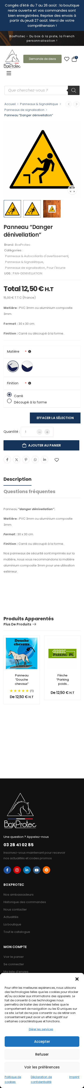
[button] (77, 978)
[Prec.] (69, 104)
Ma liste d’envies (16, 971)
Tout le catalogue (17, 932)
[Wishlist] (66, 58)
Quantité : (12, 431)
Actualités (11, 917)
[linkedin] (27, 870)
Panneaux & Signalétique (39, 104)
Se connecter (14, 964)
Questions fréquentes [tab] (29, 491)
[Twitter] (16, 459)
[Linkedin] (44, 459)
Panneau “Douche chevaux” (21, 679)
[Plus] (47, 432)
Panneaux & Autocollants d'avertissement (36, 256)
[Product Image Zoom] (72, 189)
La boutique (12, 924)
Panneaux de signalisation (24, 110)
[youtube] (36, 870)
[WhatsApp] (35, 459)
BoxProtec (22, 244)
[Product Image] (42, 159)
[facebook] (7, 870)
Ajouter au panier (44, 445)
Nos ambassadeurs (19, 894)
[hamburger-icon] (9, 73)
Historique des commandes (25, 902)
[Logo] (12, 58)
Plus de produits (17, 624)
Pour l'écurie (56, 268)
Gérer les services (41, 1029)
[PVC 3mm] (13, 366)
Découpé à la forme (30, 401)
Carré (18, 395)
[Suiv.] (76, 104)
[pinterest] (46, 870)
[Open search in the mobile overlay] (42, 90)
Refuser (42, 1054)
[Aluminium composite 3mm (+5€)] (27, 366)
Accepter (42, 1041)
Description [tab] (18, 479)
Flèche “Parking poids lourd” (62, 681)
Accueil (10, 104)
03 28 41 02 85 (19, 845)
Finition (12, 383)
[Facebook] (7, 459)
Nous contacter (15, 909)
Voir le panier (14, 957)
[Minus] (39, 432)
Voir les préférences (42, 1067)
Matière (13, 351)
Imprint (74, 1077)
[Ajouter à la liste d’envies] (57, 460)
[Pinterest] (26, 459)
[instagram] (17, 870)
